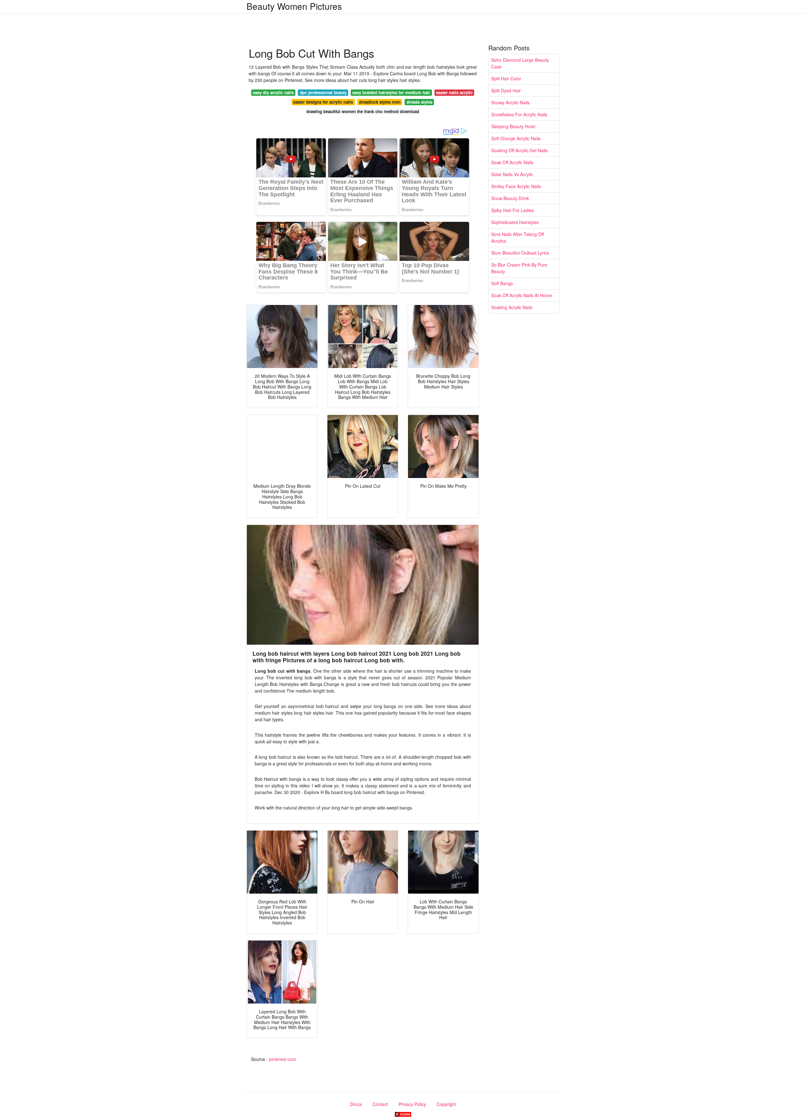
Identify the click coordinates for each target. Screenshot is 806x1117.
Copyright (446, 1104)
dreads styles (419, 102)
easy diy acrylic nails (273, 92)
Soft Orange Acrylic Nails (516, 138)
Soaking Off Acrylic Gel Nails (519, 150)
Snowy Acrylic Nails (510, 102)
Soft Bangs (502, 283)
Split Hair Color (506, 78)
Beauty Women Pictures (294, 6)
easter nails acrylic (454, 92)
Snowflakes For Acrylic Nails (519, 114)
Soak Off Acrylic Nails (512, 162)
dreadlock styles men (379, 102)
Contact (380, 1104)
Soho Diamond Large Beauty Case (520, 63)
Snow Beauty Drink (510, 198)
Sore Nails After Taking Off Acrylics (517, 237)
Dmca (356, 1104)
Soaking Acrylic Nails (511, 307)
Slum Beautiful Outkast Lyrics (520, 253)
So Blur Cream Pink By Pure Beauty (519, 268)
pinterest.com (282, 1059)
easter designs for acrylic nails (323, 102)
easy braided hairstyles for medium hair (391, 92)
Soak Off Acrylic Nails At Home (521, 295)
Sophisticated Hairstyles (515, 222)
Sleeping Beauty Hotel (513, 126)
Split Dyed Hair (506, 90)
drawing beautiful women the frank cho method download (362, 111)
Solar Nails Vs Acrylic (512, 174)
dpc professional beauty (323, 92)
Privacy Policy (412, 1104)
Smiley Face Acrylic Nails (516, 186)
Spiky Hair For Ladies (512, 210)
